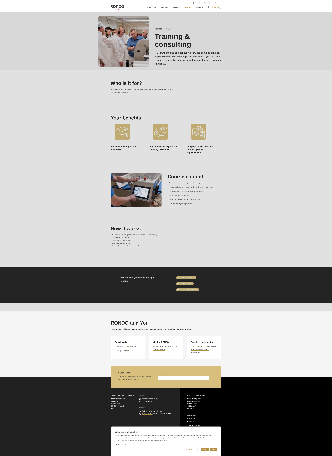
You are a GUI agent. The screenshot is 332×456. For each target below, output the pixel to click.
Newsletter (218, 3)
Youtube (133, 346)
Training (169, 29)
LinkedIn (120, 346)
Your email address (163, 375)
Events (211, 3)
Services (158, 29)
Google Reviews (123, 351)
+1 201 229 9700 (147, 401)
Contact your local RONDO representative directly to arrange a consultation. (204, 349)
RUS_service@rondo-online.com (152, 411)
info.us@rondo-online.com (150, 399)
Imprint (117, 444)
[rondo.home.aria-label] (117, 7)
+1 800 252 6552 (147, 413)
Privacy (124, 444)
